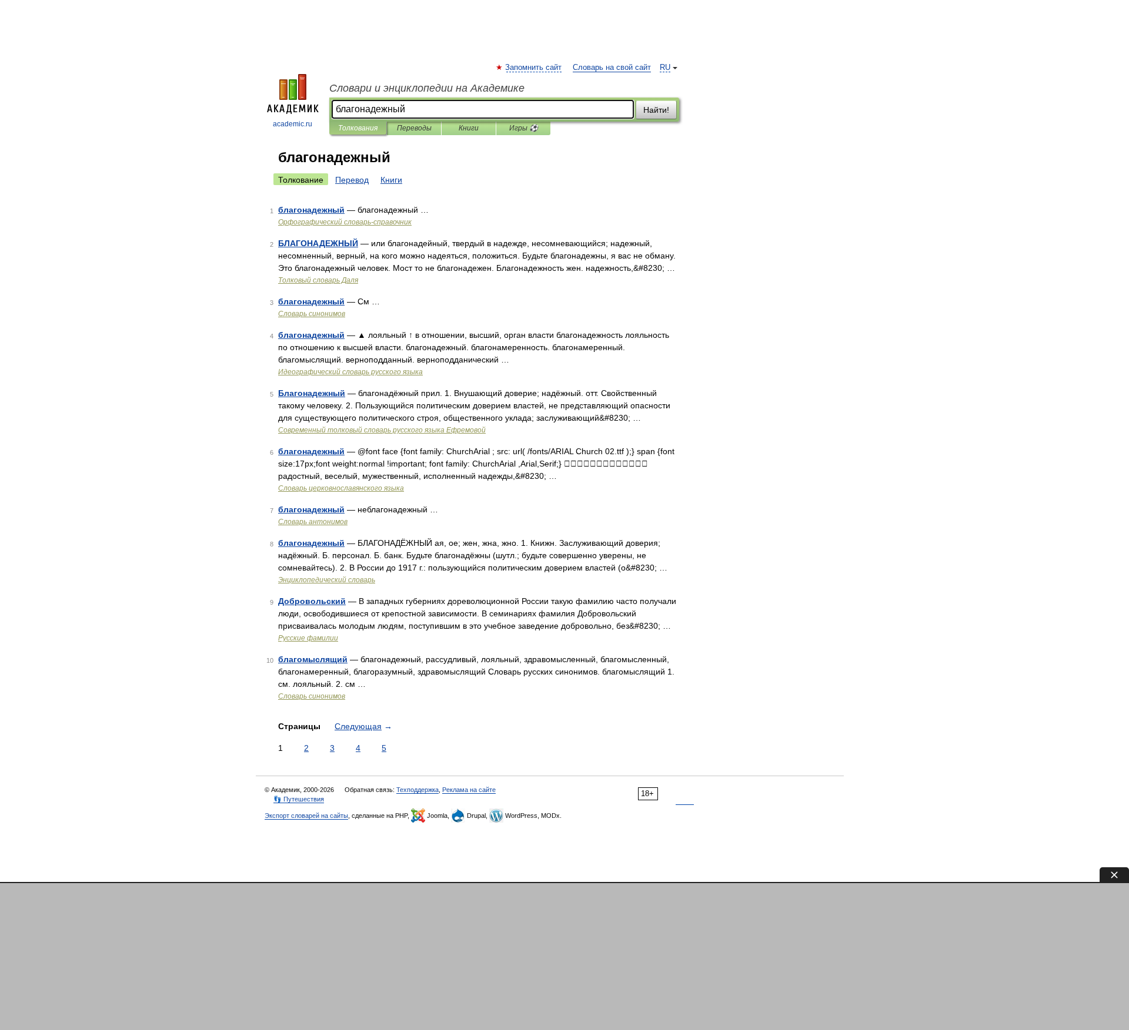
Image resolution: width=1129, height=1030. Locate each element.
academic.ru (292, 124)
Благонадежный (311, 393)
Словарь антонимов (313, 522)
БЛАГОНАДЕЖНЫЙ (318, 243)
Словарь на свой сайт (612, 67)
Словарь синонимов (311, 314)
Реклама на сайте (469, 789)
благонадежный (311, 209)
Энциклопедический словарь (326, 580)
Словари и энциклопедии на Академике (427, 88)
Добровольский (312, 601)
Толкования (358, 128)
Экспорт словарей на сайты (306, 815)
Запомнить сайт (534, 67)
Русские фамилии (308, 638)
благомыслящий (313, 659)
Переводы (414, 128)
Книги (469, 128)
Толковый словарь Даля (318, 280)
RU (665, 67)
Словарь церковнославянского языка (341, 488)
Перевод (352, 179)
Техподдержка (417, 789)
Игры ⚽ (523, 128)
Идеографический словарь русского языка (350, 372)
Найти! (656, 110)
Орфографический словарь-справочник (345, 222)
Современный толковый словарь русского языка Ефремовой (382, 430)
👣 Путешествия (298, 799)
